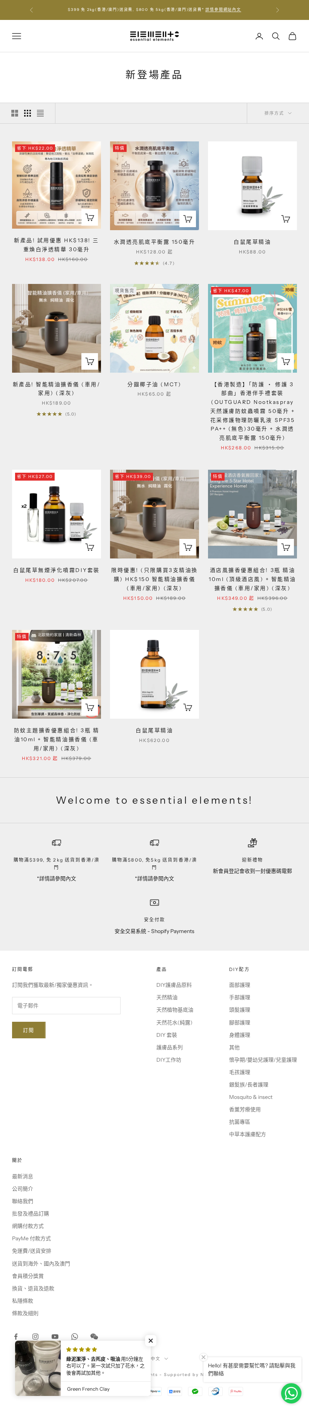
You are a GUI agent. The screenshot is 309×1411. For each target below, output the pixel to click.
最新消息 (22, 1176)
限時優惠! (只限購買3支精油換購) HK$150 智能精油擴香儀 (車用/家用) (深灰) (154, 579)
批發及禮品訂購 (30, 1213)
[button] (150, 1340)
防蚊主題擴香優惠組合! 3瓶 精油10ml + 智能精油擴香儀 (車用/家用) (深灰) (56, 739)
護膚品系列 (169, 1047)
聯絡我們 (22, 1201)
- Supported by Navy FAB (192, 1374)
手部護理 (239, 997)
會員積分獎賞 (28, 1276)
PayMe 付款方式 (31, 1238)
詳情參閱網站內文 (223, 9)
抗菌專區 (239, 1121)
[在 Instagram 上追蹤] (35, 1336)
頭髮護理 (239, 1009)
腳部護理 (239, 1022)
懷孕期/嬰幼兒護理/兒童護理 (263, 1059)
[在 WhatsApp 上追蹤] (74, 1336)
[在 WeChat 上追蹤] (94, 1336)
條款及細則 (25, 1313)
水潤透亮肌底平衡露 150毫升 (155, 241)
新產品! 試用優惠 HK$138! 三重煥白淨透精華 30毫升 (56, 245)
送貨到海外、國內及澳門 (41, 1263)
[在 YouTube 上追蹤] (55, 1336)
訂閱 (29, 1030)
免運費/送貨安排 (31, 1250)
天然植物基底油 (174, 1009)
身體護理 (239, 1035)
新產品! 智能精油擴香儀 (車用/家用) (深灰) (57, 389)
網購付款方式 (28, 1226)
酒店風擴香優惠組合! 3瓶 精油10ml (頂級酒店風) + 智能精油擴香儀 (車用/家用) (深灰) (252, 579)
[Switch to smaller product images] (27, 113)
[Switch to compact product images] (40, 113)
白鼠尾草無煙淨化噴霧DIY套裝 (56, 570)
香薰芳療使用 (245, 1109)
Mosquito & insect (250, 1097)
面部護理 (239, 985)
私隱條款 (22, 1300)
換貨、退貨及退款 (33, 1288)
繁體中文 (151, 1358)
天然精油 (166, 997)
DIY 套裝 (166, 1035)
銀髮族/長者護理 (248, 1084)
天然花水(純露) (174, 1022)
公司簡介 (22, 1188)
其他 (234, 1047)
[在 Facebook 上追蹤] (16, 1336)
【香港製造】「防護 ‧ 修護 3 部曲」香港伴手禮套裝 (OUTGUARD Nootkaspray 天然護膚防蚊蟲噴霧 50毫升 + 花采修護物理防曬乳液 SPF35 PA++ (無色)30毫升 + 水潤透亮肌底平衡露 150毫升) (252, 411)
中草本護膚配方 (247, 1134)
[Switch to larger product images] (14, 113)
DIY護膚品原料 (174, 985)
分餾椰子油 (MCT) (154, 384)
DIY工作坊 (168, 1059)
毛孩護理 (239, 1072)
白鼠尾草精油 (252, 241)
